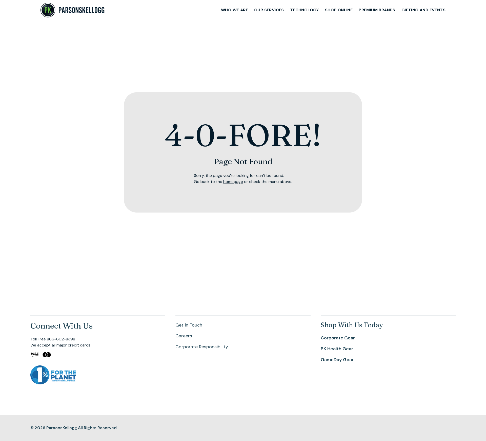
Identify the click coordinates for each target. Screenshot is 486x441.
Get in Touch (188, 325)
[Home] (72, 10)
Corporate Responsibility (201, 347)
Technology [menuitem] (304, 10)
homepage (233, 181)
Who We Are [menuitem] (234, 10)
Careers (183, 336)
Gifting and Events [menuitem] (423, 10)
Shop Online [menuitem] (339, 10)
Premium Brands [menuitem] (377, 10)
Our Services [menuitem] (269, 10)
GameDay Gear (337, 360)
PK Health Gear (337, 349)
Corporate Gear (338, 338)
